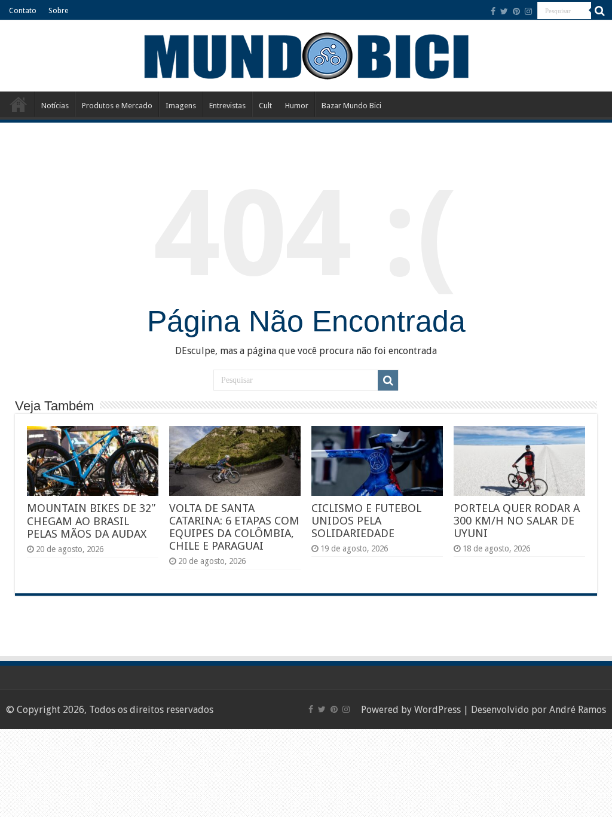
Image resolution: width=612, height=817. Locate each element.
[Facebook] (493, 11)
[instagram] (528, 11)
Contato (22, 11)
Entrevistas (227, 105)
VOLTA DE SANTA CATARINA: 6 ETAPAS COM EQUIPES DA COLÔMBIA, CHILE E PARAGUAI (234, 527)
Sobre (58, 11)
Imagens (181, 105)
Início (18, 104)
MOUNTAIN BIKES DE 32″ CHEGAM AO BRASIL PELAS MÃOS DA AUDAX (91, 521)
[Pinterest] (516, 11)
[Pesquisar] (600, 11)
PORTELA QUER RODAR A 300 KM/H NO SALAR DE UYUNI (517, 520)
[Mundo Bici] (306, 55)
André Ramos (577, 709)
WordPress (437, 709)
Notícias (55, 105)
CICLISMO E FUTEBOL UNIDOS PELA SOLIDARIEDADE (366, 520)
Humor (296, 105)
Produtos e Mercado (117, 105)
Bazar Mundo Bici (351, 105)
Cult (265, 105)
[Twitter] (504, 11)
